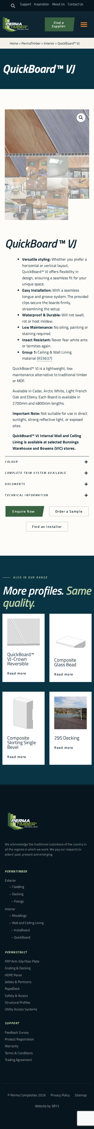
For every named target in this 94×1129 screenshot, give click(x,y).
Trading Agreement (18, 1059)
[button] (13, 6)
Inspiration (41, 4)
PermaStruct (16, 952)
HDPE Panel (13, 974)
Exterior (10, 880)
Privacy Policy (60, 1095)
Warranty (11, 1045)
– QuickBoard (20, 937)
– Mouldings (18, 915)
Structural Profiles (17, 1002)
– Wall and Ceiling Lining (26, 922)
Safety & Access (16, 995)
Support (25, 4)
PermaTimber (30, 43)
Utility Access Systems (21, 1009)
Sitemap (81, 1095)
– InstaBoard (20, 929)
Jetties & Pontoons (18, 981)
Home (14, 43)
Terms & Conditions (19, 1052)
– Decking (16, 893)
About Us (58, 4)
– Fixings (17, 901)
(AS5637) (44, 358)
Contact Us (75, 4)
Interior (49, 43)
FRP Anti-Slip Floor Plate (22, 961)
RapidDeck (12, 988)
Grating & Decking (18, 967)
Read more (16, 673)
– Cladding (16, 886)
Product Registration (19, 1039)
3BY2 (55, 1105)
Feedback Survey (17, 1032)
